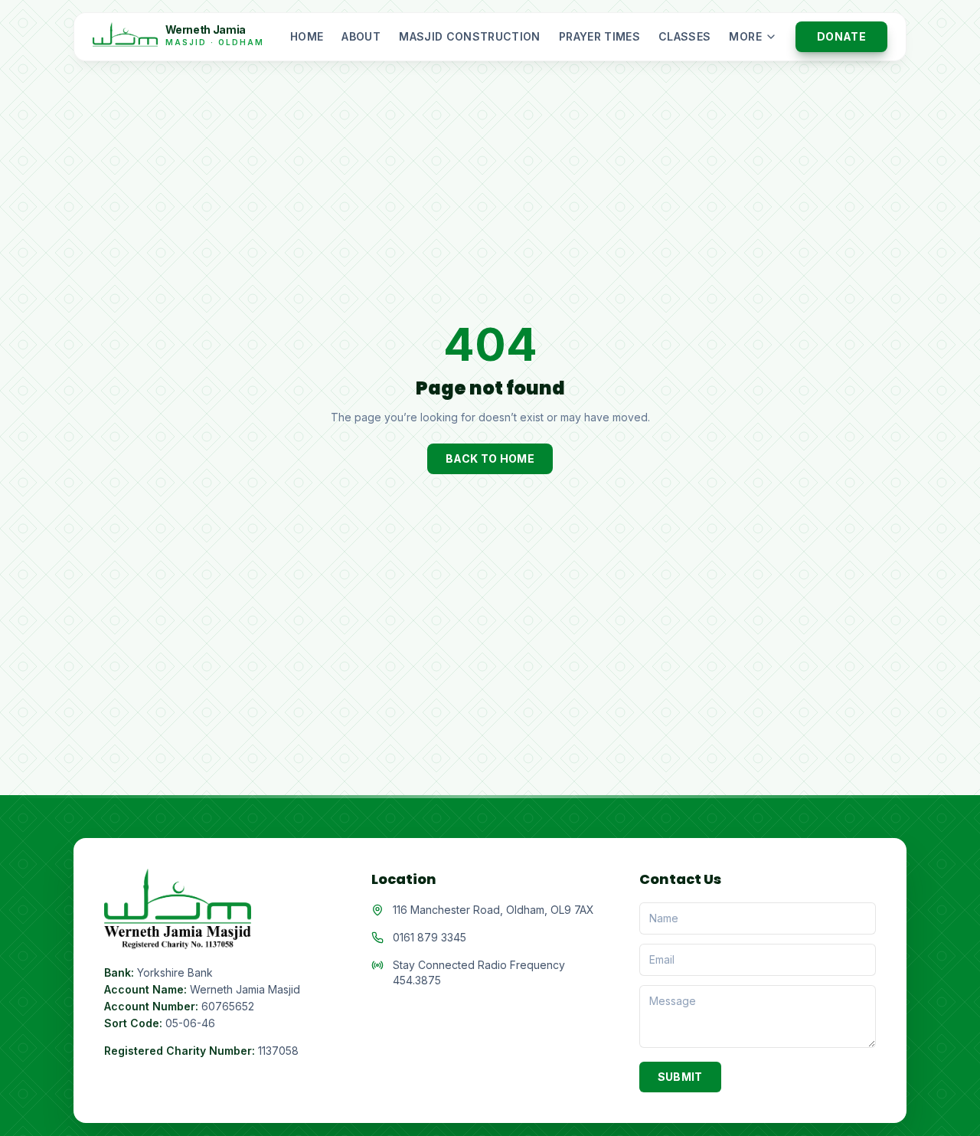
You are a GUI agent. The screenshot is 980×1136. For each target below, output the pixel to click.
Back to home (490, 458)
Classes (684, 36)
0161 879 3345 (429, 937)
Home (306, 36)
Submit (680, 1076)
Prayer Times (599, 36)
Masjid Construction (470, 36)
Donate (841, 36)
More (745, 36)
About (361, 36)
